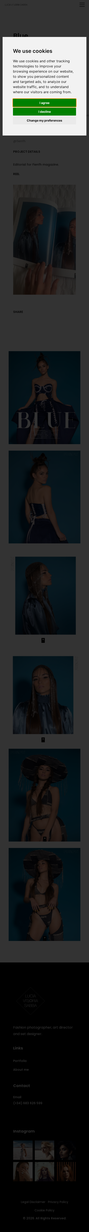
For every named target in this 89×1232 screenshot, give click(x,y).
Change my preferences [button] (44, 120)
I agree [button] (44, 103)
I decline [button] (44, 111)
